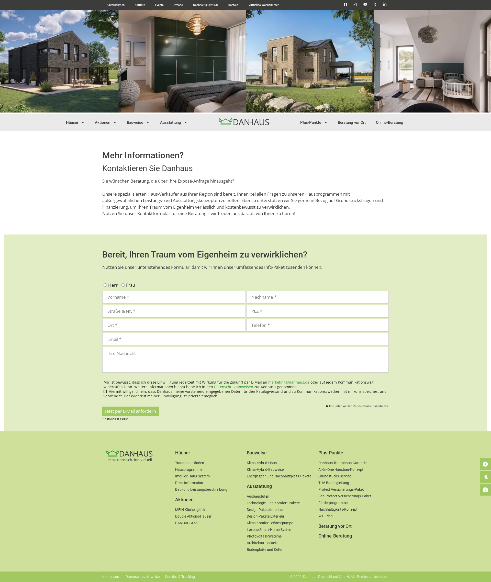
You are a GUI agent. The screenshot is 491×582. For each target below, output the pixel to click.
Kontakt (233, 5)
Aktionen (102, 122)
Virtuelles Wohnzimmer (264, 5)
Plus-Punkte (310, 122)
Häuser (72, 122)
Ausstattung (170, 122)
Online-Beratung (389, 122)
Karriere (140, 5)
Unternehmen (116, 5)
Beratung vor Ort (352, 122)
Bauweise (135, 122)
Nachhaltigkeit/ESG (205, 5)
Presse (178, 5)
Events (159, 5)
